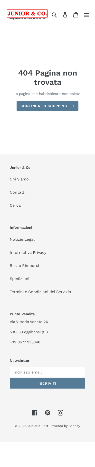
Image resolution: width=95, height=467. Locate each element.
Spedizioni (19, 278)
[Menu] (86, 14)
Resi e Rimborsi (24, 265)
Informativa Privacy (28, 252)
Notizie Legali (23, 239)
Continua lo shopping (43, 106)
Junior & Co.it (38, 426)
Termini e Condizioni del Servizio (40, 291)
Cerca (15, 205)
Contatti (17, 192)
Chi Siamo (19, 179)
